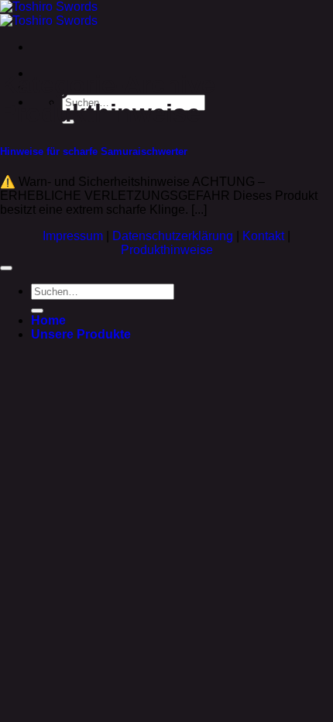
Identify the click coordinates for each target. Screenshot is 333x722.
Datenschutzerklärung (174, 235)
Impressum (74, 235)
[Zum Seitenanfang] (6, 268)
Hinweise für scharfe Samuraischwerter (93, 151)
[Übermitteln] (37, 310)
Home (48, 320)
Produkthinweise (167, 249)
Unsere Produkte (81, 334)
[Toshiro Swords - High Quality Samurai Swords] (49, 13)
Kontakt (264, 235)
